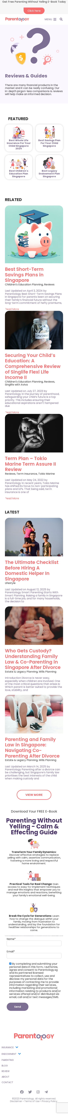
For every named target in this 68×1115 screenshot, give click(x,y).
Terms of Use (32, 1101)
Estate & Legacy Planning (21, 672)
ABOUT (5, 1076)
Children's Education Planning (24, 284)
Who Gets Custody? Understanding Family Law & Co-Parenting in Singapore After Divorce (33, 659)
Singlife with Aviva (16, 384)
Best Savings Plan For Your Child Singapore (49, 143)
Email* (11, 951)
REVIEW (6, 1071)
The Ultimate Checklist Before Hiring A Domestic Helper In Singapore (31, 570)
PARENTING (8, 1060)
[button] (48, 19)
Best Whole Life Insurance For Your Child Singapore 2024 (19, 144)
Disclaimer (16, 1101)
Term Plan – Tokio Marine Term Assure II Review (30, 464)
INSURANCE (8, 1047)
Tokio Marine (46, 474)
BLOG (5, 1065)
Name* (11, 939)
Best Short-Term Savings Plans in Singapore (24, 274)
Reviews (49, 284)
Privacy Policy (49, 1101)
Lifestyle (10, 583)
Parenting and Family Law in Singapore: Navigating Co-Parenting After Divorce (32, 747)
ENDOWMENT (9, 1054)
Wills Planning (47, 672)
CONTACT (7, 1082)
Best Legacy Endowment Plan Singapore (49, 173)
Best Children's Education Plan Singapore (18, 173)
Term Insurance (27, 474)
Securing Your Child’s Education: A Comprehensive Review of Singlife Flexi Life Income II (33, 366)
